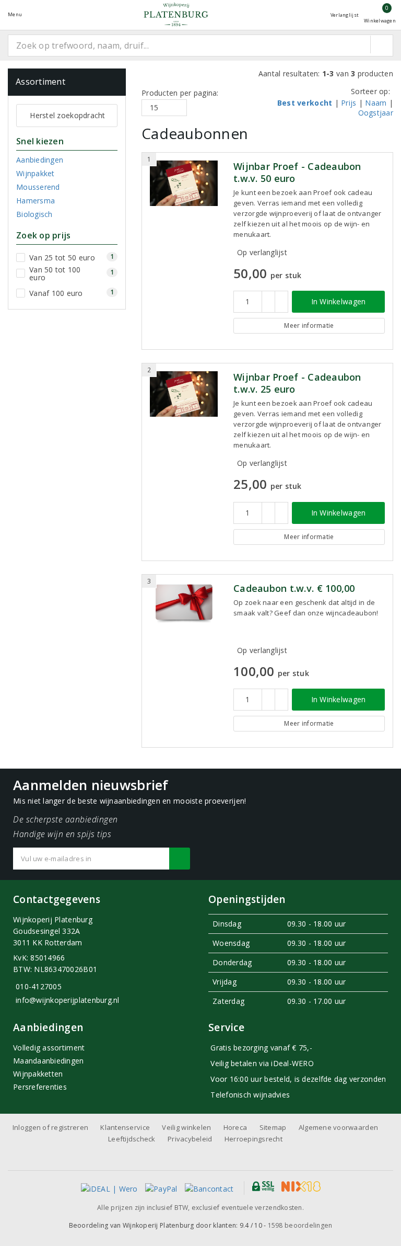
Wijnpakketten (38, 1074)
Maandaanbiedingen (48, 1061)
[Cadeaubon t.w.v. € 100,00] (184, 603)
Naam (375, 103)
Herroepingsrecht (253, 1139)
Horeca (235, 1127)
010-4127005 (39, 986)
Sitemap (273, 1127)
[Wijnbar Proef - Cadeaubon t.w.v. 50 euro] (184, 183)
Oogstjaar (375, 113)
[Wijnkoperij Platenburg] (176, 14)
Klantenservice (125, 1127)
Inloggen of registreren (50, 1127)
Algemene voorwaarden (338, 1127)
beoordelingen (300, 1225)
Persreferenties (40, 1087)
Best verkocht (304, 103)
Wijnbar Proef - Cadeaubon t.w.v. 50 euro (297, 173)
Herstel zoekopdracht (67, 115)
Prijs (348, 103)
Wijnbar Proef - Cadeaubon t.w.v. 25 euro (297, 383)
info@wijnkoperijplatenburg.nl (68, 1000)
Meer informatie (309, 325)
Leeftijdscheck (132, 1139)
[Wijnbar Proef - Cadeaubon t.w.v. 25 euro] (184, 394)
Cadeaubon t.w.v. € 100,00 (294, 588)
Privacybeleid (190, 1139)
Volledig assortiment (49, 1048)
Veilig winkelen (186, 1127)
